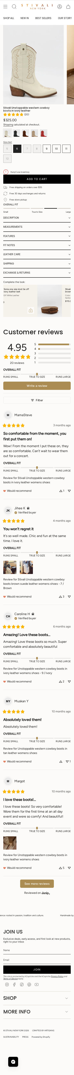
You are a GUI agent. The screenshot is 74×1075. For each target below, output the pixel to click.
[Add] (64, 310)
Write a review (37, 386)
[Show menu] (5, 6)
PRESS (25, 1037)
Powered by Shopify (41, 1037)
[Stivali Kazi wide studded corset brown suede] (15, 301)
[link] (16, 114)
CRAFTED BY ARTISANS (43, 1030)
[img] (28, 508)
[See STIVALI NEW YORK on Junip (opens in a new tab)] (46, 893)
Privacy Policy (57, 976)
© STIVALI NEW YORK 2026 (16, 1030)
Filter (39, 400)
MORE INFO (16, 1011)
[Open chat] (13, 1062)
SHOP (10, 998)
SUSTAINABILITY (11, 1037)
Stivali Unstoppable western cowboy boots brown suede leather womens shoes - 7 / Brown (34, 584)
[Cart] (68, 6)
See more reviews (37, 884)
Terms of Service (10, 978)
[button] (37, 218)
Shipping (8, 124)
